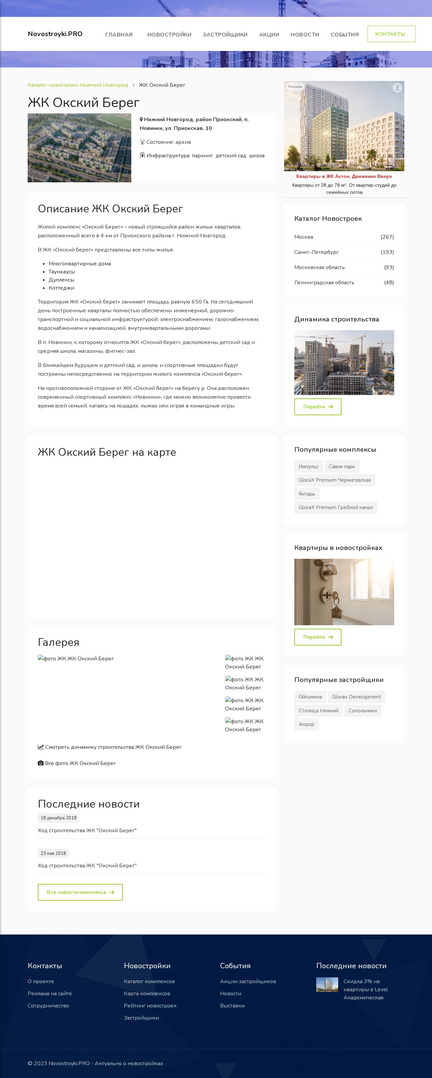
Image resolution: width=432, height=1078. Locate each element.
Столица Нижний (319, 710)
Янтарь (307, 494)
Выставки (232, 1005)
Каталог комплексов (149, 981)
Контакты (391, 34)
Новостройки (169, 34)
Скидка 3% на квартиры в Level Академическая (366, 989)
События (346, 34)
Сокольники (363, 710)
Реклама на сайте (50, 993)
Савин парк (342, 466)
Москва (303, 237)
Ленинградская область (324, 282)
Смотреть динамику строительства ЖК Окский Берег (113, 747)
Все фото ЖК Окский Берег (80, 763)
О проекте (41, 981)
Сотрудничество (48, 1005)
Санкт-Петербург (316, 252)
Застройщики (225, 34)
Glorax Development (356, 696)
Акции (269, 34)
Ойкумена (310, 696)
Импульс (309, 466)
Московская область (319, 267)
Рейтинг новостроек (150, 1005)
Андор (307, 724)
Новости (305, 34)
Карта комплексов (147, 993)
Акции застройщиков (248, 981)
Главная (120, 34)
